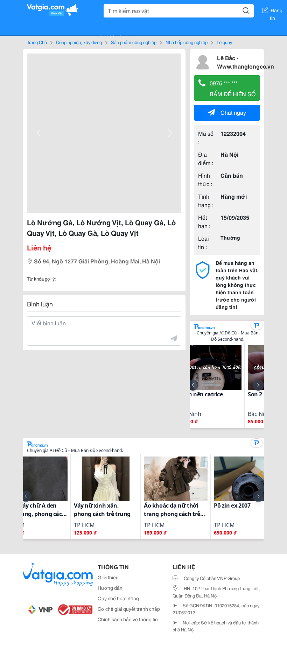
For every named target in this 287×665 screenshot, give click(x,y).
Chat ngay (233, 112)
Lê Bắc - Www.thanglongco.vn (245, 62)
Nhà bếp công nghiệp (187, 42)
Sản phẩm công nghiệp (133, 42)
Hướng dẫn (110, 587)
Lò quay (224, 42)
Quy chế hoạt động (118, 598)
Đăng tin (276, 11)
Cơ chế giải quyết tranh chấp (129, 608)
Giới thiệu (108, 577)
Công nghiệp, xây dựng (79, 42)
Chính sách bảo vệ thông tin (128, 619)
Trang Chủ (37, 42)
